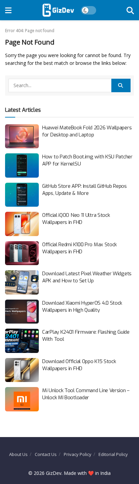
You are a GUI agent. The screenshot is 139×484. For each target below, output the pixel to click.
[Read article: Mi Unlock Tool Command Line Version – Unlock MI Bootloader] (22, 399)
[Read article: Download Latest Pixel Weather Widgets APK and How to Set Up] (22, 282)
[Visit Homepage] (58, 10)
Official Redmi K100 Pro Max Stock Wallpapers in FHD (79, 248)
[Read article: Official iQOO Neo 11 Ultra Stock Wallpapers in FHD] (22, 224)
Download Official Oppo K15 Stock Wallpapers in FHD (79, 365)
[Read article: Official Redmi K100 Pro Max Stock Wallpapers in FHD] (22, 253)
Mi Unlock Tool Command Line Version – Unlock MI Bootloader (86, 394)
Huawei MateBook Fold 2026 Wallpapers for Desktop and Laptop (87, 131)
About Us (18, 454)
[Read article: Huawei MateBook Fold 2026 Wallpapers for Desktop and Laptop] (22, 136)
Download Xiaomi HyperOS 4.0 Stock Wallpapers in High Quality (82, 306)
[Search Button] (130, 10)
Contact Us (46, 454)
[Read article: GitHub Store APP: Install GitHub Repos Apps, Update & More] (22, 195)
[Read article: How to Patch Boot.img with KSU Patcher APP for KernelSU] (22, 165)
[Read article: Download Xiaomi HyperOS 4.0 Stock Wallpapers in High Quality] (22, 312)
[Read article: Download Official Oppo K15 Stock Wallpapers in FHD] (22, 370)
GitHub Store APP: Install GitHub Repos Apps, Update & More (84, 190)
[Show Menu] (8, 10)
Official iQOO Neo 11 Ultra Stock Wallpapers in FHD (76, 219)
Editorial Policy (113, 454)
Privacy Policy (77, 454)
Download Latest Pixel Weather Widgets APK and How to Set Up (87, 277)
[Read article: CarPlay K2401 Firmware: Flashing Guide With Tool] (22, 341)
